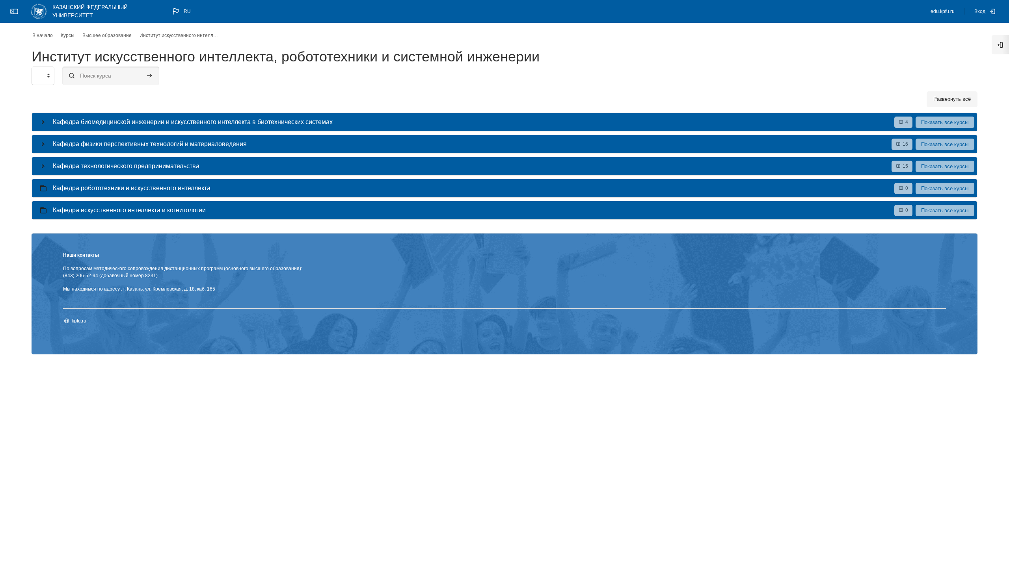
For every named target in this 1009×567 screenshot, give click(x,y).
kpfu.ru (79, 321)
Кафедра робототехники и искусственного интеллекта (131, 188)
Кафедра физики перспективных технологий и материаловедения (150, 144)
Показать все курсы (944, 122)
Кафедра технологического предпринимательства (126, 166)
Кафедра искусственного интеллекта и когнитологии (129, 210)
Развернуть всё (952, 99)
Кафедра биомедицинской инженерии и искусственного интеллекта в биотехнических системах (193, 122)
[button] (181, 11)
